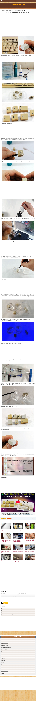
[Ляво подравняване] (8, 596)
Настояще (2, 673)
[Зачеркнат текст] (6, 596)
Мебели (2, 662)
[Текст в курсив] (3, 596)
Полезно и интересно (4, 649)
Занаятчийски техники (4, 671)
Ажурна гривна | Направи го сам (6, 612)
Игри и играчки (3, 664)
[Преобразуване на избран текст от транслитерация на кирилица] (19, 596)
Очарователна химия (4, 643)
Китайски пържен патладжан (5, 610)
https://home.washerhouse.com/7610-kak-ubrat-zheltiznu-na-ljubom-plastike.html (22, 514)
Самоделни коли (3, 638)
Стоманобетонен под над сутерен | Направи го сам (9, 614)
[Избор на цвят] (14, 596)
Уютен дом (3, 660)
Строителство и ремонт (4, 645)
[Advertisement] (18, 20)
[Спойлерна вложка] (21, 596)
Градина (2, 651)
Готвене (2, 656)
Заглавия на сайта (18, 636)
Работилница (3, 658)
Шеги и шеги (3, 666)
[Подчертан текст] (4, 596)
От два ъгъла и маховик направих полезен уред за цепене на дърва (11, 608)
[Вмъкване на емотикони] (13, 596)
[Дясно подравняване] (11, 596)
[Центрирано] (9, 596)
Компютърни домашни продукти (6, 647)
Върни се (3, 518)
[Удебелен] (1, 596)
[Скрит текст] (16, 596)
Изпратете (5, 603)
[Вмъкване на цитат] (18, 596)
